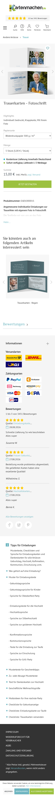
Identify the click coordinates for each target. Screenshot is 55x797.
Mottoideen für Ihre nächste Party (25, 698)
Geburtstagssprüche (20, 583)
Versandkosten (18, 768)
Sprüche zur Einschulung (22, 653)
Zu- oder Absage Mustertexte (23, 675)
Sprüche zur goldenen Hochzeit (26, 624)
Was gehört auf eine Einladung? (25, 570)
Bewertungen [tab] (14, 324)
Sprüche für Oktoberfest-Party (24, 595)
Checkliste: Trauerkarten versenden (26, 716)
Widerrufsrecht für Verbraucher (18, 738)
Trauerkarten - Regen (27, 302)
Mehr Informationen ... (34, 786)
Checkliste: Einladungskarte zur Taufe (27, 710)
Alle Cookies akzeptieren (42, 791)
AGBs (8, 745)
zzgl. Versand (33, 174)
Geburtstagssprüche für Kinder (25, 589)
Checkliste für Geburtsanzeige (24, 704)
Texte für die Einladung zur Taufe (26, 647)
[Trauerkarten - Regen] (27, 276)
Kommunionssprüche (20, 640)
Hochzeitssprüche (19, 612)
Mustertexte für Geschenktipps (24, 669)
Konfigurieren (22, 791)
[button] (7, 222)
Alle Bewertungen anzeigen (19, 516)
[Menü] (5, 27)
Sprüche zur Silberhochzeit (23, 618)
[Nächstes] (53, 71)
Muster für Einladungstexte (22, 577)
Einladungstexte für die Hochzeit (26, 605)
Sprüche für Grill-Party (21, 659)
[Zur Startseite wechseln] (27, 8)
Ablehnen (8, 791)
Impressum (12, 731)
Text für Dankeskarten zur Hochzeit (26, 681)
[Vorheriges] (2, 71)
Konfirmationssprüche (21, 634)
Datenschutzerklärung (20, 755)
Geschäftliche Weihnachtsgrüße (24, 688)
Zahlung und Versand (18, 750)
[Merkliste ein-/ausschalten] (48, 48)
